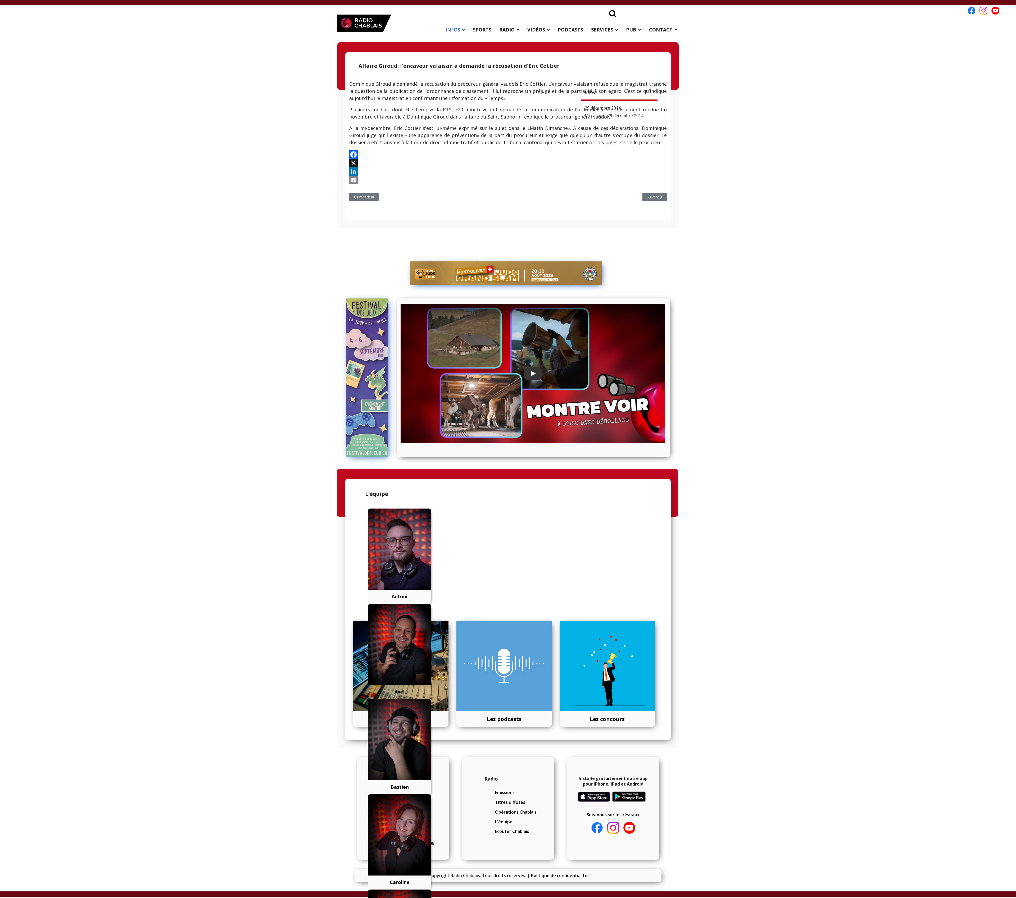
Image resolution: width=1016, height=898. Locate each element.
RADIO (507, 29)
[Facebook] (508, 154)
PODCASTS (570, 29)
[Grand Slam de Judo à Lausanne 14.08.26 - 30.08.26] (506, 273)
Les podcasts (504, 719)
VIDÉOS (536, 29)
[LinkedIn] (508, 171)
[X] (508, 163)
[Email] (508, 180)
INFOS (453, 29)
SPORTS (482, 29)
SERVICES (602, 29)
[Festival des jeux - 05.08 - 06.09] (369, 377)
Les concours (607, 719)
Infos (590, 92)
